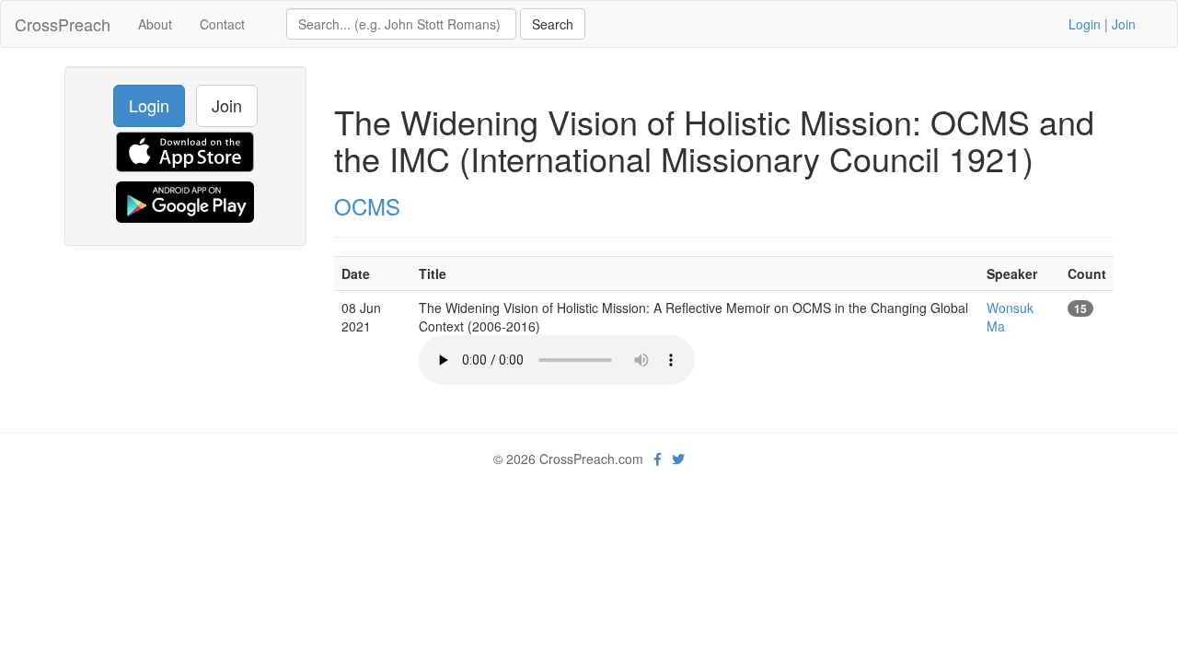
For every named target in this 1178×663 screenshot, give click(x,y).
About (155, 24)
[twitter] (678, 458)
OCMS (367, 206)
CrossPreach (62, 24)
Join (1124, 24)
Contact (222, 24)
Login (1084, 24)
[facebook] (657, 458)
